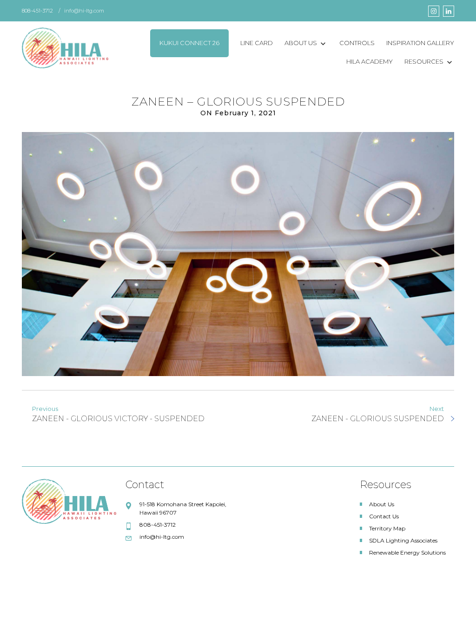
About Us (300, 42)
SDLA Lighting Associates (403, 540)
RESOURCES (423, 61)
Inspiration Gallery (420, 42)
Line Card (256, 42)
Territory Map (387, 528)
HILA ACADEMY (369, 61)
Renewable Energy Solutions (407, 552)
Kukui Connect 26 (189, 42)
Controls (357, 42)
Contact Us (384, 516)
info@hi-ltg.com (84, 10)
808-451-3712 (37, 10)
